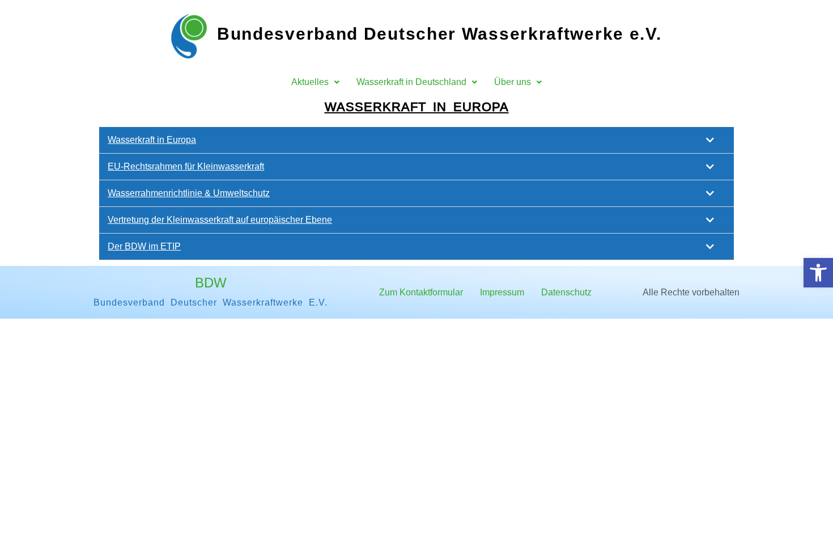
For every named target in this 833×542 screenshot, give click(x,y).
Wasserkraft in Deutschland (411, 82)
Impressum (502, 292)
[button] (818, 272)
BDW (211, 282)
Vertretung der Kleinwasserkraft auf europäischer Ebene (220, 220)
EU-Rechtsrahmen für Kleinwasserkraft (186, 166)
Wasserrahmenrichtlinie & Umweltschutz (189, 193)
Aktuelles (310, 82)
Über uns (512, 82)
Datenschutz (566, 292)
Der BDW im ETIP (144, 246)
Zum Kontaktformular (421, 292)
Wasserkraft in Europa (417, 107)
